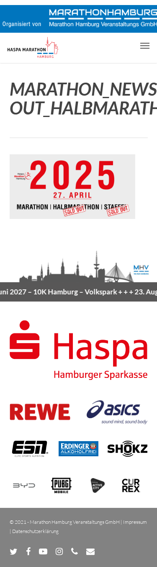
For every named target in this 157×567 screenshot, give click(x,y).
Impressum (135, 522)
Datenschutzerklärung (35, 531)
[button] (144, 45)
